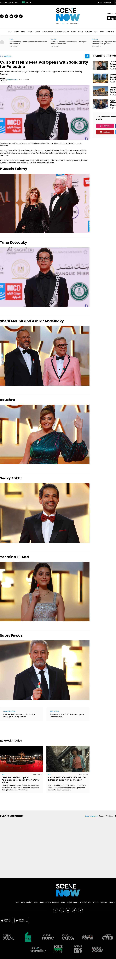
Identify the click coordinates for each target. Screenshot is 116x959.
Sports (80, 31)
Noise (38, 31)
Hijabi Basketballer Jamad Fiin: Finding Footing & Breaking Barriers (19, 715)
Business (58, 31)
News (23, 31)
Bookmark (107, 2)
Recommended (91, 816)
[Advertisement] (41, 730)
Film (95, 31)
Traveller (88, 31)
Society (30, 31)
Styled (73, 31)
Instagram (106, 126)
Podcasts (110, 31)
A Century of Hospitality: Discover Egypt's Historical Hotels (67, 715)
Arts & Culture (47, 31)
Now (10, 31)
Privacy (99, 2)
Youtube (106, 132)
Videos (102, 31)
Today (101, 816)
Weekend (109, 816)
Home (66, 31)
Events (16, 31)
